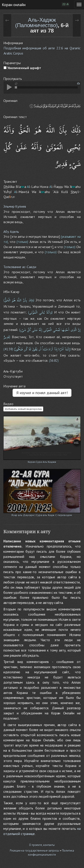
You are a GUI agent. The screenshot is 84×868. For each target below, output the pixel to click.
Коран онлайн (14, 4)
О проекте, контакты (42, 845)
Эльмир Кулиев (14, 206)
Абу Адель (11, 231)
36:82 (54, 360)
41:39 (8, 349)
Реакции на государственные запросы (34, 851)
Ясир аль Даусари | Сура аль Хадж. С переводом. (42, 515)
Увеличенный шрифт (23, 68)
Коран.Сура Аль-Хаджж (42, 462)
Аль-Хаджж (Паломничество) (36, 22)
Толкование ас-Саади (19, 267)
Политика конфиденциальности (51, 853)
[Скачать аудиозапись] (78, 83)
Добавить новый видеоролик (23, 409)
